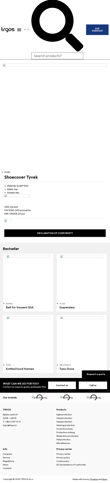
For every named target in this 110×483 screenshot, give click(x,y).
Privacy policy (63, 457)
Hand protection (64, 418)
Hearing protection (65, 425)
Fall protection (63, 439)
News (5, 464)
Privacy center (63, 454)
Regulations (8, 461)
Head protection (64, 421)
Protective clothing (65, 432)
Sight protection (64, 414)
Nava (104, 479)
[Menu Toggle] (19, 30)
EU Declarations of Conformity (71, 464)
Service (6, 457)
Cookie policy (62, 461)
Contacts (7, 468)
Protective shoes (64, 428)
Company (7, 454)
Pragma (94, 479)
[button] (55, 233)
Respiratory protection (67, 436)
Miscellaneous (63, 443)
